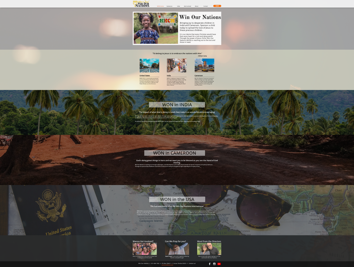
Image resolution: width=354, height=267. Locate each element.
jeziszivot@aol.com (167, 265)
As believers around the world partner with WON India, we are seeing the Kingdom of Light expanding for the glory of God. (167, 121)
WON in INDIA (177, 105)
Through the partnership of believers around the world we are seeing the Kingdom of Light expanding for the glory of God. (167, 166)
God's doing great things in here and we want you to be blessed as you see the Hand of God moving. (177, 161)
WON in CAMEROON (174, 153)
